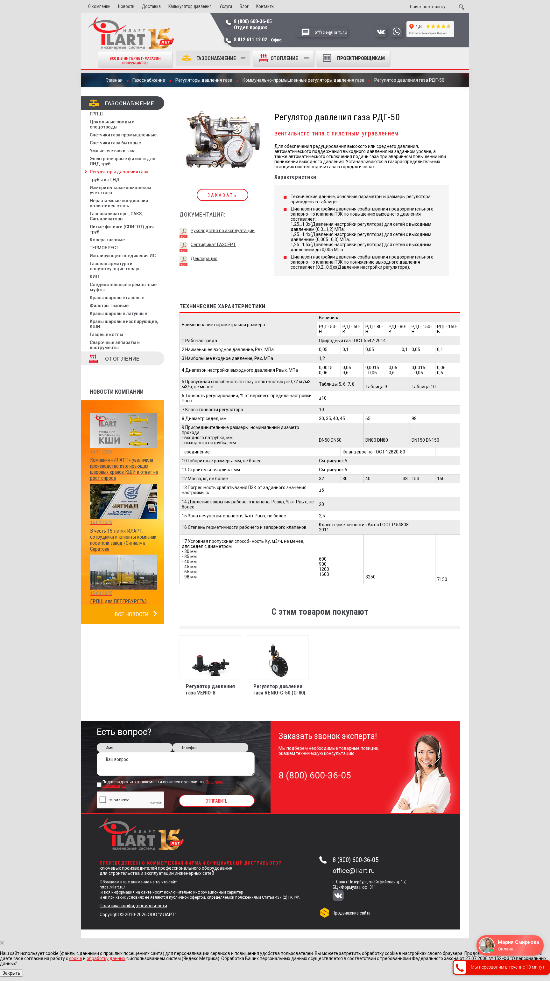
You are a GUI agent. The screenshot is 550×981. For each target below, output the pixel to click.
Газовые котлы (106, 334)
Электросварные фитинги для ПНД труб (122, 161)
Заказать (222, 195)
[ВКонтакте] (342, 896)
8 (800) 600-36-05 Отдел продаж (253, 24)
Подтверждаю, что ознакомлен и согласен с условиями (162, 784)
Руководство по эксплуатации (223, 230)
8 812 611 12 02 (258, 40)
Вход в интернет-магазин (135, 60)
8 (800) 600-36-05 (355, 860)
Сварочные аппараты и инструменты (115, 345)
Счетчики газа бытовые (115, 142)
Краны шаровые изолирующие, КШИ (124, 324)
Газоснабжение (216, 58)
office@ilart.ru (354, 870)
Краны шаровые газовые (117, 297)
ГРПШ (96, 113)
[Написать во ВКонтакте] (380, 35)
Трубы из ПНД (105, 179)
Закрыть (11, 973)
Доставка (151, 6)
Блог (244, 6)
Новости (126, 6)
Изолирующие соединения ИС (123, 255)
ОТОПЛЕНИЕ (285, 58)
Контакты (265, 6)
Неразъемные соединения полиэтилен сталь (119, 203)
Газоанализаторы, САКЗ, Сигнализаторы (116, 216)
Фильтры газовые (109, 305)
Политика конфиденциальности (133, 905)
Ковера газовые (107, 239)
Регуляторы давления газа (119, 171)
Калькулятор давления (190, 6)
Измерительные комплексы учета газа (120, 190)
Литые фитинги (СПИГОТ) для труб (122, 229)
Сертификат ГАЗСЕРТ (213, 244)
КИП (94, 276)
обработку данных (106, 958)
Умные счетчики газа (113, 150)
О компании (99, 6)
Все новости (131, 614)
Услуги (225, 6)
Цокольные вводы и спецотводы (112, 124)
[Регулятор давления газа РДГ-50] (223, 136)
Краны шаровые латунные (118, 313)
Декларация (204, 258)
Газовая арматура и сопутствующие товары (116, 266)
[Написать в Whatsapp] (396, 35)
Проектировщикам (361, 58)
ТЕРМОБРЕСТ (104, 247)
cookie (75, 958)
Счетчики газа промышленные (123, 134)
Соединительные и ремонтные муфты (123, 287)
